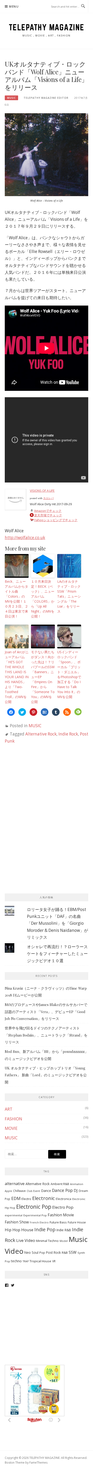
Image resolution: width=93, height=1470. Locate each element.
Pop (42, 1253)
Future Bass (58, 1222)
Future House (77, 1222)
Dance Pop (62, 1190)
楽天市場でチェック (48, 515)
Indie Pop (45, 1229)
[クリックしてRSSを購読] (67, 712)
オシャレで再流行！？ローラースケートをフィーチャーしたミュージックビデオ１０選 (57, 953)
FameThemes (38, 1463)
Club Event (33, 1191)
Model (64, 1241)
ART (8, 1109)
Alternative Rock (41, 734)
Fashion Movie (61, 1214)
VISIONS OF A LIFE (42, 490)
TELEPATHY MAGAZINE (46, 27)
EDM (16, 1198)
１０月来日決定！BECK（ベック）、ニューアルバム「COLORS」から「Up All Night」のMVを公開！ (42, 598)
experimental (13, 1215)
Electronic (43, 1198)
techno (16, 1261)
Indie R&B (64, 1230)
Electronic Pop (33, 1206)
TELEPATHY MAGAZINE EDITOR (46, 97)
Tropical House (40, 1261)
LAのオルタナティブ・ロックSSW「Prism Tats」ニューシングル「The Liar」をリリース (69, 596)
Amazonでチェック (48, 511)
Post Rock (53, 1252)
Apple (8, 1191)
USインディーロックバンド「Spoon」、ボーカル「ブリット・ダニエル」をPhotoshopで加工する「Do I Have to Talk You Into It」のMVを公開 (69, 674)
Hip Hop (12, 1229)
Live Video (25, 1240)
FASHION (13, 1119)
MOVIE (11, 1128)
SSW (73, 1252)
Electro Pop (62, 1207)
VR (54, 1261)
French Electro (39, 1222)
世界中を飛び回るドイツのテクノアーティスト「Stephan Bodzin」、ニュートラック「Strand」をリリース (46, 1035)
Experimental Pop (35, 1215)
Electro (26, 1199)
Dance (46, 1190)
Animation (76, 1184)
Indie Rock (68, 734)
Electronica (63, 1199)
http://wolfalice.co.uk (25, 537)
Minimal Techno (47, 1241)
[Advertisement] (40, 787)
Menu (14, 7)
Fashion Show (17, 1222)
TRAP (26, 1261)
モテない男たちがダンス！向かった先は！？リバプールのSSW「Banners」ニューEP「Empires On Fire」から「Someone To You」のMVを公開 (43, 677)
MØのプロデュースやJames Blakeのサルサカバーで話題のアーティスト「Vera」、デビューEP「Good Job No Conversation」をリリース (46, 1011)
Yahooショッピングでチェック (56, 520)
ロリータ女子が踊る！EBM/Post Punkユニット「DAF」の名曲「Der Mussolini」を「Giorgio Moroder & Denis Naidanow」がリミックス (57, 923)
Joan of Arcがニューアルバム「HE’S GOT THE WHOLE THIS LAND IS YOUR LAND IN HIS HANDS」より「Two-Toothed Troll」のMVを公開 (17, 677)
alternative (15, 1183)
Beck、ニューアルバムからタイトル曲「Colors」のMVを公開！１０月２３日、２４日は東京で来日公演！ (16, 598)
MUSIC (11, 97)
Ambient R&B (60, 1184)
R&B (65, 1252)
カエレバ (48, 498)
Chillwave (19, 1191)
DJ (76, 1190)
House (27, 1229)
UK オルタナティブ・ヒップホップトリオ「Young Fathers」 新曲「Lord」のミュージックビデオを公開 (46, 1075)
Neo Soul (31, 1252)
